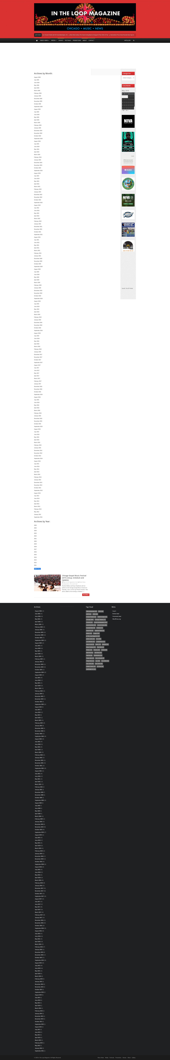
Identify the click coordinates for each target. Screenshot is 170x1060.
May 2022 (36, 213)
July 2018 (36, 336)
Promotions (118, 1057)
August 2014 (37, 461)
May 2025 (36, 117)
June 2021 (36, 242)
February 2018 (37, 349)
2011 (35, 565)
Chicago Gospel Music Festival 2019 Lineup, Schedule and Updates (74, 578)
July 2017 (36, 367)
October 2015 (37, 423)
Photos (89, 650)
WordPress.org (117, 619)
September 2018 (38, 330)
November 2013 (38, 485)
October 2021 (37, 232)
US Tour (100, 666)
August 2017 (37, 365)
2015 (35, 554)
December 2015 (38, 418)
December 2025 (38, 98)
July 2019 (36, 304)
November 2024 (38, 133)
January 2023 (37, 192)
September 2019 (38, 298)
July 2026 (36, 80)
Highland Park (99, 630)
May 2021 (36, 245)
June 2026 (36, 82)
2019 (35, 544)
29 (129, 108)
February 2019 (37, 317)
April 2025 (36, 120)
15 (129, 102)
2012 (35, 562)
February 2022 (37, 221)
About (129, 1057)
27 (124, 108)
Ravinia (97, 650)
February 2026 (37, 93)
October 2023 (37, 168)
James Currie (75, 582)
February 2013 (37, 509)
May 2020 (36, 277)
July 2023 (36, 176)
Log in (114, 611)
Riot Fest (89, 652)
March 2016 (37, 410)
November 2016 (38, 389)
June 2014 (36, 466)
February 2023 (37, 189)
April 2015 (36, 439)
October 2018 (37, 328)
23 (131, 105)
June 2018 (36, 338)
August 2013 (37, 493)
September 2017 (38, 362)
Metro (98, 644)
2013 (35, 560)
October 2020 (37, 264)
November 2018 (38, 325)
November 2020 (38, 261)
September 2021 (38, 234)
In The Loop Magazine (92, 636)
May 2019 (36, 309)
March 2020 (37, 282)
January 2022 (37, 224)
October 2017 (37, 360)
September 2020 (38, 266)
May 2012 (36, 511)
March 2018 (37, 346)
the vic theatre (100, 658)
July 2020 (36, 272)
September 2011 (38, 517)
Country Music (90, 628)
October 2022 (37, 200)
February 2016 (37, 413)
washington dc (91, 669)
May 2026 (36, 85)
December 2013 (38, 482)
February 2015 (37, 445)
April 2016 (36, 407)
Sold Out (89, 655)
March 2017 (37, 378)
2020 (35, 541)
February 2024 (37, 157)
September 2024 (38, 138)
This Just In (72, 584)
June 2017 (36, 370)
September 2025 (38, 106)
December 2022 (38, 194)
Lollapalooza (100, 641)
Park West (100, 647)
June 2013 (36, 498)
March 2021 (37, 250)
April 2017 (36, 375)
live (98, 639)
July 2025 (36, 112)
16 (131, 102)
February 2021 (37, 253)
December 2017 (38, 354)
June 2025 (36, 114)
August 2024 (37, 141)
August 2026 (37, 77)
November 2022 (38, 197)
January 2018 (37, 352)
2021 (35, 538)
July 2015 (36, 431)
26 (122, 108)
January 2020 (37, 288)
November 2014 (38, 453)
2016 (35, 552)
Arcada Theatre (91, 616)
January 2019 (37, 320)
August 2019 (37, 301)
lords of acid (90, 644)
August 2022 (37, 205)
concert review (102, 625)
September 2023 (38, 170)
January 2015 (37, 447)
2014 (35, 557)
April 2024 (36, 152)
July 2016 (36, 399)
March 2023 (37, 186)
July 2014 (36, 463)
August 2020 (37, 269)
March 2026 (37, 90)
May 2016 (36, 405)
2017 (35, 549)
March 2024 (37, 154)
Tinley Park (90, 661)
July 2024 (36, 144)
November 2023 (38, 165)
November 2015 (38, 421)
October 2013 (37, 487)
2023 (35, 533)
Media (106, 1057)
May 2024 (36, 149)
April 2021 (36, 248)
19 (122, 105)
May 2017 (36, 373)
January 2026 (37, 96)
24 (133, 105)
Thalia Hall (90, 658)
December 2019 (38, 290)
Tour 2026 (98, 663)
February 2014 (37, 477)
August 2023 (37, 173)
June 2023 (36, 178)
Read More (86, 594)
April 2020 (36, 280)
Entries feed (116, 613)
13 (124, 102)
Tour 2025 (90, 663)
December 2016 (38, 386)
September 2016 (38, 394)
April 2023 (36, 184)
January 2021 (37, 256)
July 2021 (36, 240)
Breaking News (65, 584)
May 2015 (36, 437)
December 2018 (38, 322)
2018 (35, 546)
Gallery (133, 1057)
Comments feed (117, 616)
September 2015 (38, 426)
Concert (89, 622)
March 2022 (37, 218)
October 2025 (37, 104)
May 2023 (36, 181)
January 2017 (37, 383)
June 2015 (36, 434)
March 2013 (37, 506)
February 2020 (37, 285)
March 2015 (37, 442)
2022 (35, 536)
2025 (35, 528)
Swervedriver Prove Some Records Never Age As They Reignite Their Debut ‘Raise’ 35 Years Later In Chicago (123, 35)
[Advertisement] (85, 57)
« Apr (123, 110)
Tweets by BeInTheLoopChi (67, 606)
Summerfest (98, 655)
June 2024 (36, 146)
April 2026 (36, 88)
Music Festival (90, 647)
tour (98, 661)
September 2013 (38, 490)
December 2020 (38, 258)
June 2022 (36, 210)
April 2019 (36, 312)
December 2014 (38, 450)
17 (133, 102)
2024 (35, 530)
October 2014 (37, 455)
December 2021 (38, 226)
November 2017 (38, 357)
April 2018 (36, 344)
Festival (100, 628)
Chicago (89, 619)
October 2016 (37, 391)
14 (127, 102)
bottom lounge (102, 616)
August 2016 (37, 397)
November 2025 (38, 101)
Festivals (112, 1057)
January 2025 (37, 128)
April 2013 (36, 503)
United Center (90, 666)
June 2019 (36, 306)
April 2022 (36, 216)
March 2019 (37, 314)
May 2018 (36, 341)
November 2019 (38, 293)
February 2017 (37, 381)
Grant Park (89, 630)
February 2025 (37, 125)
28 (127, 108)
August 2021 (37, 237)
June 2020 (36, 274)
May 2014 (36, 469)
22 (129, 105)
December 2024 (38, 130)
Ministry (105, 644)
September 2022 (38, 202)
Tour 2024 (105, 661)
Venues (124, 1057)
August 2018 (37, 333)
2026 (35, 525)
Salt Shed (98, 652)
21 (127, 105)
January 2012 (37, 514)
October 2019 (37, 296)
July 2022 (36, 208)
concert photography (100, 622)
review (104, 650)
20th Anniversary (91, 611)
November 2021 (38, 229)
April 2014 (36, 471)
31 (133, 108)
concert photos (91, 625)
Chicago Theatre (100, 619)
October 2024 (37, 136)
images (96, 633)
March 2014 (37, 474)
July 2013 (36, 495)
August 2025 (37, 109)
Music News (82, 582)
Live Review (90, 641)
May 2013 (36, 501)
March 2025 (37, 122)
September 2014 (38, 458)
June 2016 (36, 402)
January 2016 (37, 415)
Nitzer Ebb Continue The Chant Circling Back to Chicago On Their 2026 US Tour (76, 35)
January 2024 (37, 160)
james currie (90, 639)
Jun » (127, 110)
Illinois (89, 633)
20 (124, 105)
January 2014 (37, 479)
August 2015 (37, 429)
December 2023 (38, 162)
